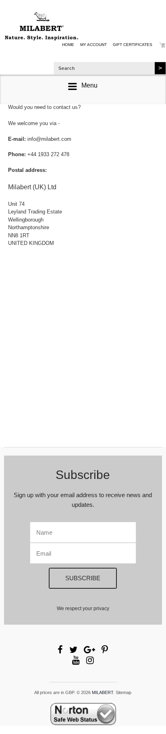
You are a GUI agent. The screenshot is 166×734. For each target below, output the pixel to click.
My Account (93, 44)
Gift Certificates (132, 44)
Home (68, 44)
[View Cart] (162, 46)
